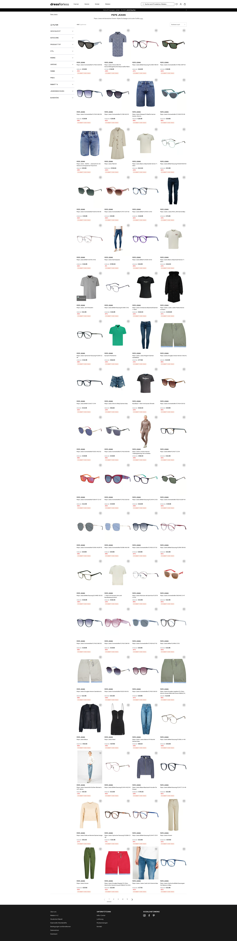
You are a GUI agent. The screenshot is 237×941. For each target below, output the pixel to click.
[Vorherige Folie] (51, 10)
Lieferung (100, 919)
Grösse (53, 64)
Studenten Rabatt (56, 919)
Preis (52, 78)
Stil (52, 51)
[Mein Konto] (181, 4)
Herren (86, 4)
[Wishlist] (176, 4)
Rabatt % (54, 84)
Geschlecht (55, 31)
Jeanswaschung (57, 91)
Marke (52, 58)
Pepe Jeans (53, 14)
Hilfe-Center (101, 915)
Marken (107, 4)
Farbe (52, 71)
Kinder (97, 4)
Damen (76, 4)
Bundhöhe (54, 98)
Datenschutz (54, 930)
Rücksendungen (102, 923)
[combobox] (157, 4)
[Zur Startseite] (59, 4)
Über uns (53, 912)
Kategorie (54, 38)
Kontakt (99, 926)
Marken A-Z (54, 915)
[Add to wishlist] (100, 30)
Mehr (141, 18)
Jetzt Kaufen (132, 10)
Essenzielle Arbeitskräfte (58, 923)
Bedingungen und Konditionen (60, 926)
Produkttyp (55, 44)
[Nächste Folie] (186, 10)
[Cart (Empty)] (185, 4)
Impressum (53, 934)
